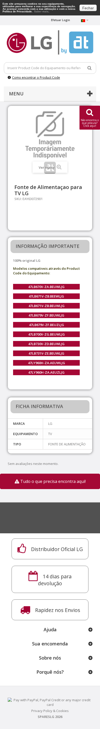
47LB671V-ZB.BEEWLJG (46, 296)
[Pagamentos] (50, 702)
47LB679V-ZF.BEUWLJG (46, 315)
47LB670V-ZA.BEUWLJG (46, 286)
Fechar (88, 8)
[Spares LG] (50, 42)
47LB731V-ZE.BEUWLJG (46, 353)
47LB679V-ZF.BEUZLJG (46, 324)
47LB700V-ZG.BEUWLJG (46, 334)
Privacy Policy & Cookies (50, 710)
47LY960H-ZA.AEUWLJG (46, 363)
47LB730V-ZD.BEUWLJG (46, 343)
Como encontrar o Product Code (36, 77)
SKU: (18, 198)
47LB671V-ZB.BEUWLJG (46, 305)
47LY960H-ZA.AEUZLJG (46, 372)
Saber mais (41, 11)
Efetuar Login (60, 20)
